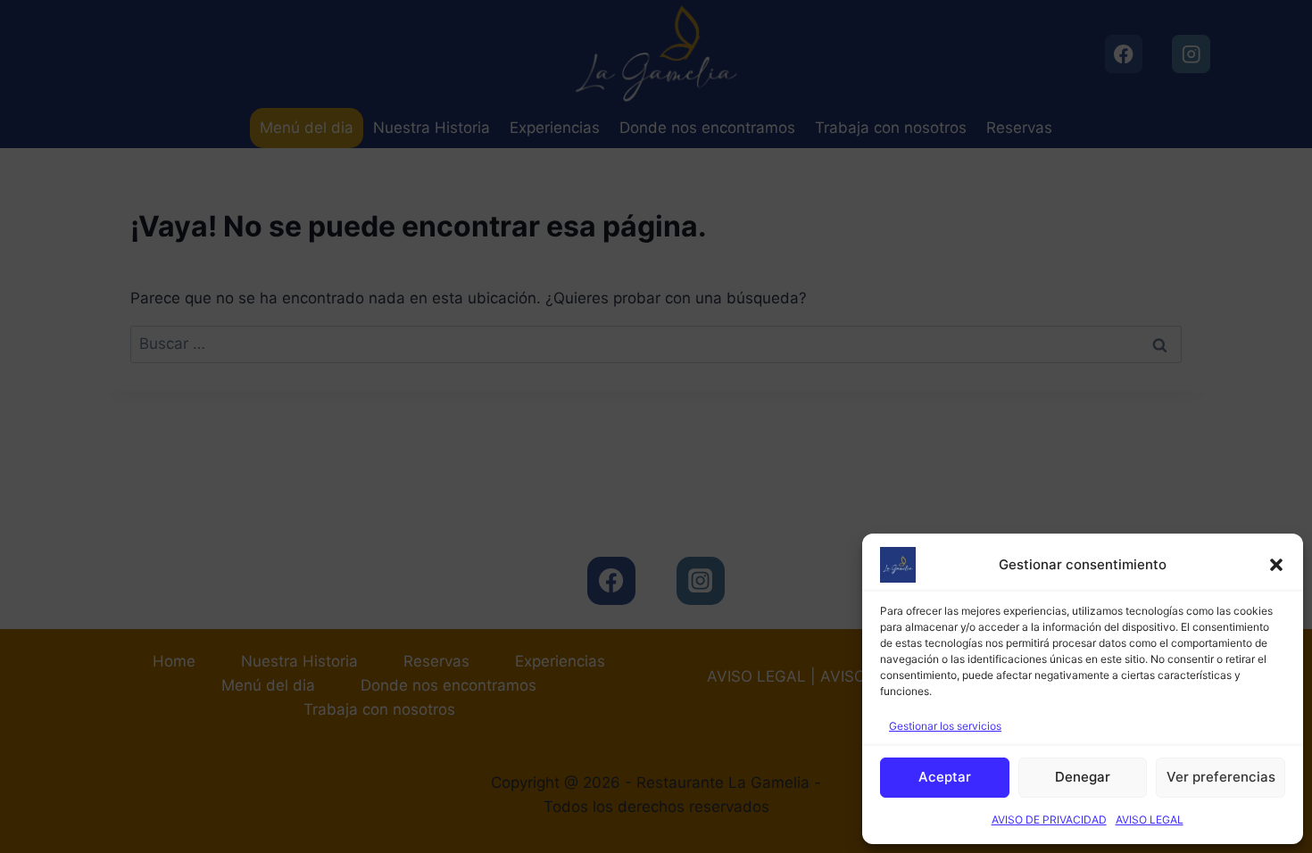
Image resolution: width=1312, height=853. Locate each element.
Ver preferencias (1221, 776)
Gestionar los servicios (945, 726)
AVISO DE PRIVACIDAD (1049, 819)
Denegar (1082, 776)
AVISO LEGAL (1149, 819)
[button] (1276, 565)
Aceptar (944, 776)
